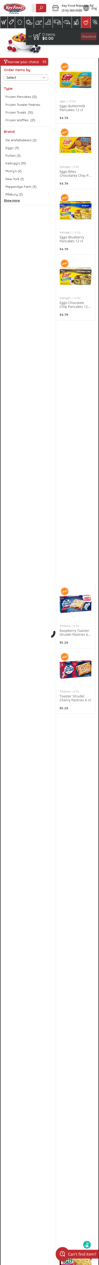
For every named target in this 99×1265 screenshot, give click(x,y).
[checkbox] (26, 96)
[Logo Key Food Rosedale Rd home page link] (14, 8)
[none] (75, 90)
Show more (12, 200)
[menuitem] (3, 22)
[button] (64, 8)
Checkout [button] (88, 36)
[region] (62, 36)
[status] (48, 34)
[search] (41, 8)
